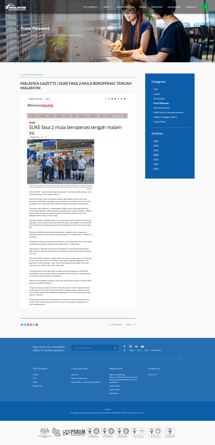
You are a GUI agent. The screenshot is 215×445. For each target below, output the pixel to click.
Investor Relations (125, 7)
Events (157, 94)
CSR (156, 89)
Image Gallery (114, 386)
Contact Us (191, 7)
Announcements (162, 107)
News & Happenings (123, 378)
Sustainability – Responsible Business (85, 382)
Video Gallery (114, 389)
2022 (156, 159)
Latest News (160, 121)
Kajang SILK (37, 386)
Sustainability (174, 7)
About (107, 7)
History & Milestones (79, 378)
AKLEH (131, 350)
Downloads (159, 98)
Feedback (107, 409)
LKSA (146, 350)
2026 (156, 141)
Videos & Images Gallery (165, 117)
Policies (142, 7)
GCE (139, 350)
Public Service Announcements (169, 112)
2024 (156, 150)
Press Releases (37, 75)
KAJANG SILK (156, 350)
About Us (75, 375)
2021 (156, 164)
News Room (157, 7)
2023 (156, 155)
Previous (116, 324)
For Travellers (90, 7)
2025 (156, 145)
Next (129, 324)
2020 (156, 168)
